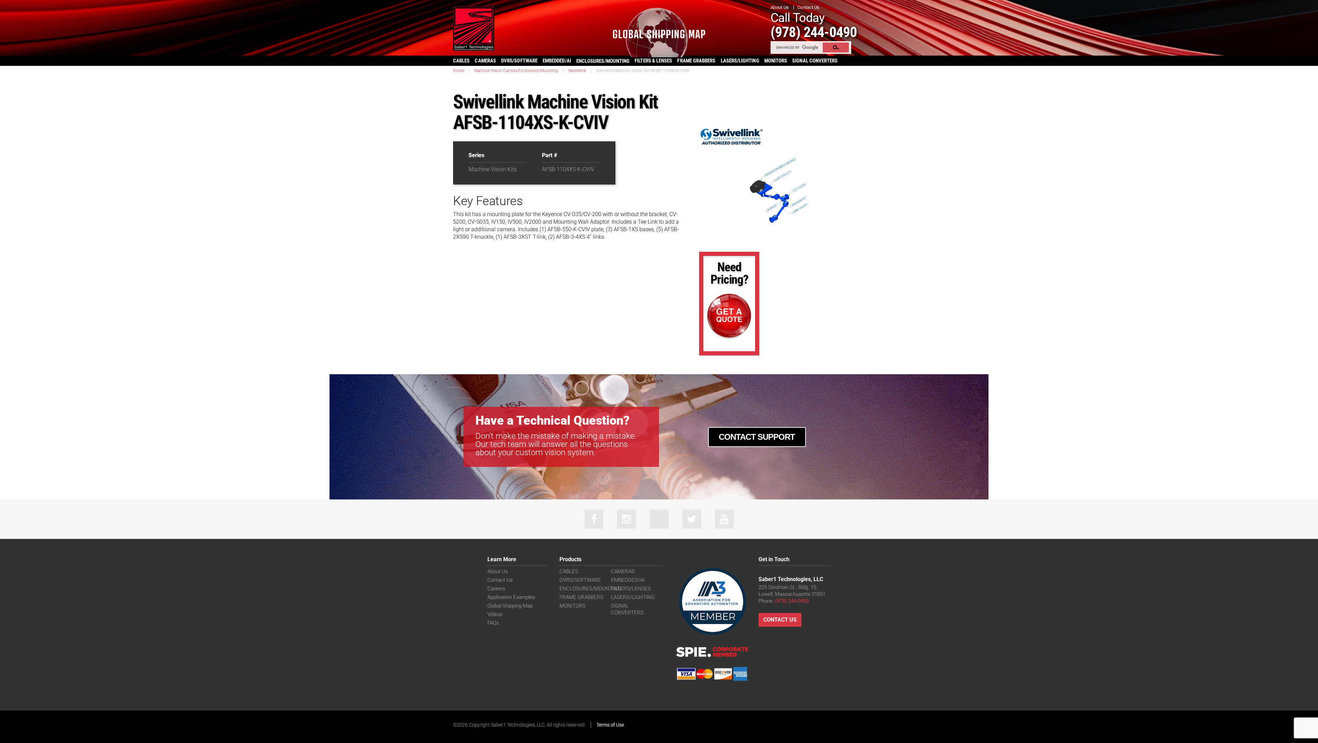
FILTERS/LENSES (631, 589)
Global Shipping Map (510, 606)
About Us (780, 7)
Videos (494, 614)
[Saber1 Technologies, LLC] (473, 28)
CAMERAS (485, 61)
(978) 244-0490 (814, 32)
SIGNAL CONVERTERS (814, 61)
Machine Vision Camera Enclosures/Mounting (516, 70)
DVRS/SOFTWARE (519, 61)
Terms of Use (610, 725)
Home (458, 70)
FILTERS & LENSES (653, 61)
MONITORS (775, 61)
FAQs (493, 623)
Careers (496, 589)
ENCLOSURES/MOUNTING (590, 589)
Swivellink (577, 70)
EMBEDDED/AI (557, 61)
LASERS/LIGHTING (740, 61)
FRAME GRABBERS (696, 61)
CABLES (461, 61)
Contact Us (808, 7)
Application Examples (511, 597)
